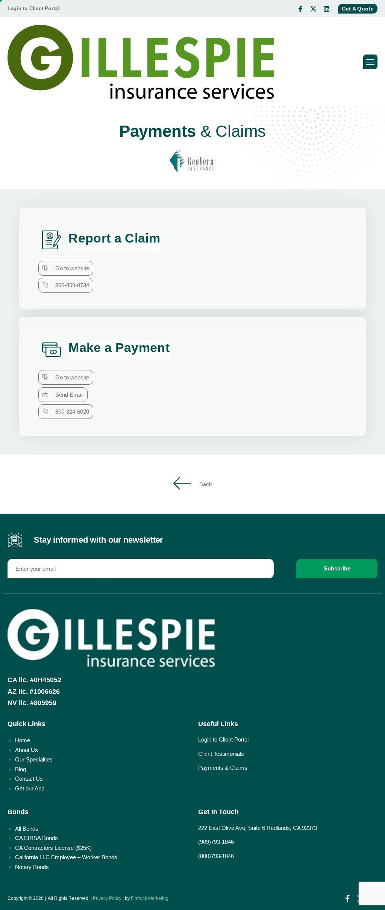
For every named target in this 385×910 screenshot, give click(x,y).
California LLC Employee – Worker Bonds (66, 857)
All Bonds (26, 828)
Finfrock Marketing (149, 898)
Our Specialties (34, 759)
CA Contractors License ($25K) (53, 848)
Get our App (29, 788)
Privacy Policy (107, 898)
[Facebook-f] (300, 8)
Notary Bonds (32, 867)
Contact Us (29, 778)
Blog (20, 769)
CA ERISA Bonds (36, 838)
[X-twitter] (313, 8)
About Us (26, 750)
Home (22, 740)
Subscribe (337, 568)
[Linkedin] (326, 8)
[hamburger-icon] (370, 62)
